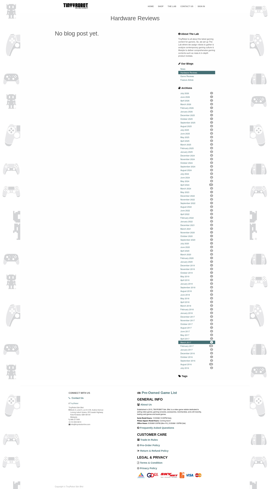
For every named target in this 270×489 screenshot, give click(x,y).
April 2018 (196, 302)
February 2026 (196, 108)
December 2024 (196, 155)
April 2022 (196, 214)
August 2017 (196, 327)
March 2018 (196, 305)
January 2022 (196, 221)
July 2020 (196, 243)
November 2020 (196, 232)
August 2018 (196, 291)
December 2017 (196, 316)
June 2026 (196, 97)
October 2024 (196, 162)
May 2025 (196, 137)
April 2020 (196, 250)
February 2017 (196, 346)
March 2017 (196, 342)
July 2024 (196, 173)
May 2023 (196, 192)
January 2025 (196, 151)
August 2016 (196, 364)
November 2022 (196, 199)
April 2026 (196, 100)
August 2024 (196, 170)
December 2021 (196, 225)
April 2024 (196, 184)
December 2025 (196, 115)
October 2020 (196, 236)
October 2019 (196, 272)
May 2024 (196, 181)
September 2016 (196, 360)
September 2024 (196, 166)
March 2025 (196, 144)
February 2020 (196, 258)
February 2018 (196, 309)
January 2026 (196, 111)
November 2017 (196, 320)
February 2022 (196, 217)
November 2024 (196, 159)
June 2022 (196, 210)
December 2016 (196, 353)
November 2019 (196, 269)
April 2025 (196, 140)
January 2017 (196, 349)
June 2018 (196, 294)
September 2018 (196, 287)
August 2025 (196, 126)
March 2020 (196, 254)
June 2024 (196, 177)
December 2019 (196, 265)
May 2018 (196, 298)
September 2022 (196, 203)
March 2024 (196, 188)
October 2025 (196, 118)
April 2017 (196, 338)
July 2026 (196, 93)
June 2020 (196, 247)
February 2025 (196, 148)
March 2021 (196, 228)
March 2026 (196, 104)
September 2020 (196, 239)
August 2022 (196, 206)
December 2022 (196, 195)
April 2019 (196, 280)
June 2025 (196, 133)
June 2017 (196, 331)
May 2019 (196, 276)
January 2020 (196, 261)
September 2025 (196, 122)
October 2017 (196, 324)
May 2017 (196, 335)
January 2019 (196, 283)
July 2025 (196, 129)
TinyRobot (74, 403)
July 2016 (196, 368)
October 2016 (196, 357)
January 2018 (196, 313)
